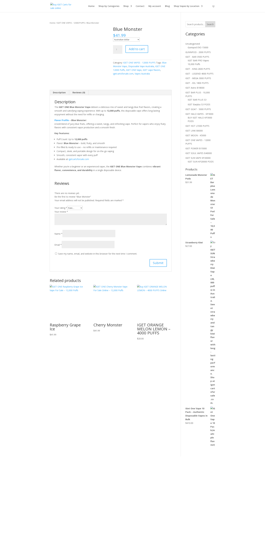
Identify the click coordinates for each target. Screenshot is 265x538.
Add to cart (137, 49)
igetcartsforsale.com (123, 73)
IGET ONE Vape (134, 69)
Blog (167, 6)
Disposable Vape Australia (141, 66)
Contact (140, 6)
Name (58, 233)
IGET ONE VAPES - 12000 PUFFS (71, 22)
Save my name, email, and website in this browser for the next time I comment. (97, 253)
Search (210, 24)
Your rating (60, 207)
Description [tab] (59, 92)
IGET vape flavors (151, 69)
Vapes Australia (142, 73)
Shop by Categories (108, 6)
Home (91, 6)
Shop (126, 6)
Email (58, 244)
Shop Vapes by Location (186, 6)
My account (154, 6)
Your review (61, 211)
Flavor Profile (61, 120)
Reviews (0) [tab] (79, 92)
